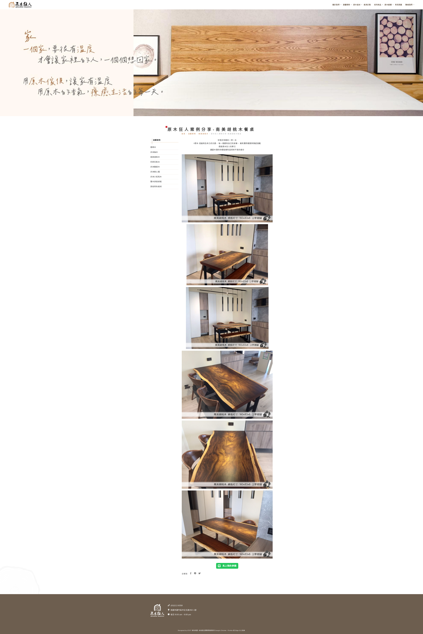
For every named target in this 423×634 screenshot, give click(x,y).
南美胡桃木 (203, 134)
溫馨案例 (346, 5)
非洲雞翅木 (155, 167)
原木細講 (388, 5)
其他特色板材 (156, 186)
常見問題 (398, 5)
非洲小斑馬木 (156, 177)
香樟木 (153, 147)
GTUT (189, 630)
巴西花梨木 (155, 162)
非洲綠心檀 (155, 172)
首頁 (184, 134)
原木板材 (356, 5)
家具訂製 (367, 5)
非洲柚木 (154, 152)
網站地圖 (195, 630)
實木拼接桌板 (156, 182)
